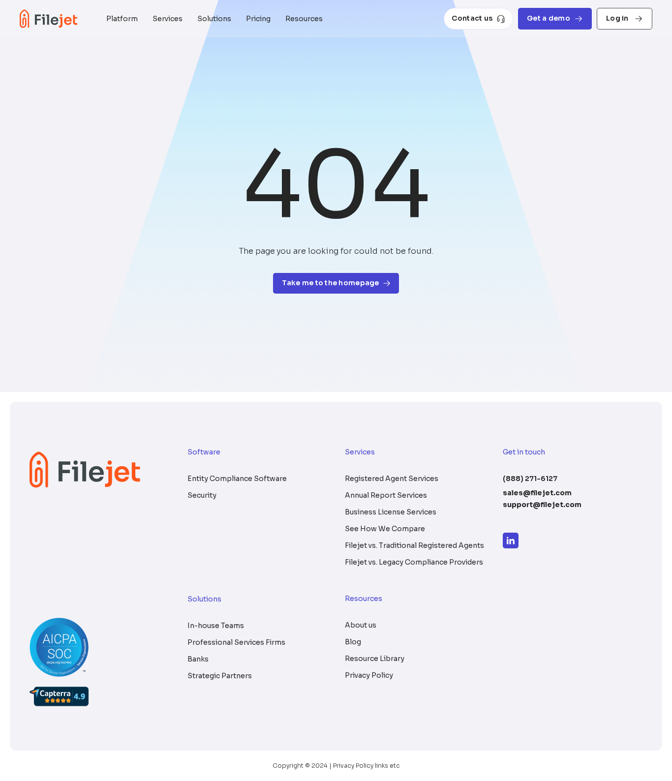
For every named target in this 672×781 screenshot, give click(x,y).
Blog (353, 641)
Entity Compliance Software (237, 478)
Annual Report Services (386, 495)
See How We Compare (385, 528)
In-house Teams (215, 625)
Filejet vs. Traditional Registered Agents (414, 545)
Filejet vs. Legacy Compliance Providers (414, 562)
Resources (304, 18)
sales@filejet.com (537, 492)
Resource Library (374, 658)
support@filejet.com (542, 504)
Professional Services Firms (236, 642)
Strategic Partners (219, 675)
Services (168, 18)
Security (201, 495)
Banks (198, 659)
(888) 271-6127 (530, 478)
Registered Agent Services (391, 478)
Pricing (258, 18)
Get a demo (548, 18)
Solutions (214, 18)
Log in (618, 18)
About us (360, 625)
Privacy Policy (369, 675)
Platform (122, 18)
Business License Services (390, 512)
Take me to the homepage (330, 282)
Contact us (472, 18)
